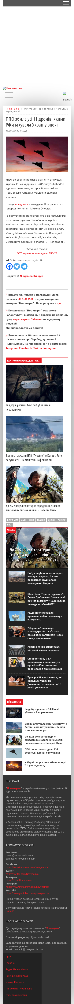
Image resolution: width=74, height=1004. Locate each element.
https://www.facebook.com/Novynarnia (27, 867)
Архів (8, 956)
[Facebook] (9, 266)
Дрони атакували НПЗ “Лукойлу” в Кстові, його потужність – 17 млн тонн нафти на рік (46, 727)
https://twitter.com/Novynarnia (22, 874)
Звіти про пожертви (16, 995)
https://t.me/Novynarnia (18, 880)
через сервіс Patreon (27, 319)
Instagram (49, 348)
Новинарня (14, 788)
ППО (9, 524)
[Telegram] (24, 266)
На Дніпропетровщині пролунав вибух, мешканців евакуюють (45, 616)
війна (31, 520)
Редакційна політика (17, 969)
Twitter (37, 348)
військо (41, 520)
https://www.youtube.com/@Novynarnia (27, 893)
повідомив (21, 204)
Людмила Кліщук (31, 275)
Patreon (10, 911)
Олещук (61, 520)
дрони (51, 520)
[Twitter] (16, 266)
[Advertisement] (37, 46)
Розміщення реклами (17, 976)
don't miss (12, 520)
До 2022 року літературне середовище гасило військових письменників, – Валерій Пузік (44, 740)
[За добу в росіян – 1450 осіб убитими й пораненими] (34, 400)
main (23, 520)
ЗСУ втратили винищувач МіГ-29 (37, 253)
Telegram (11, 348)
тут (59, 303)
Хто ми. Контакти (15, 982)
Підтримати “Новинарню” (19, 988)
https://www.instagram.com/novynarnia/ (27, 886)
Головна (10, 963)
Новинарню (52, 928)
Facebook (25, 348)
